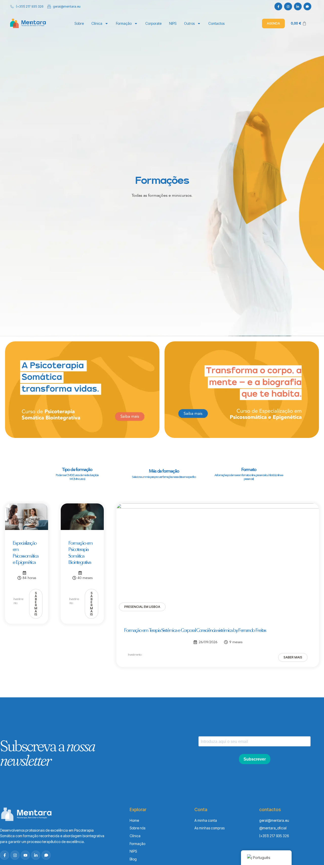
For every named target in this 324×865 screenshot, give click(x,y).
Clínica (96, 23)
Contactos (216, 23)
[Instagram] (288, 6)
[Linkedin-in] (298, 6)
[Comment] (307, 6)
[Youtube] (25, 855)
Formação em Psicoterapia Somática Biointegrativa (80, 553)
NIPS (172, 23)
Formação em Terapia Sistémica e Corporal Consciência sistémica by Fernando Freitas (195, 630)
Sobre (79, 23)
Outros (189, 23)
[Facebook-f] (278, 6)
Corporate (153, 23)
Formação (124, 23)
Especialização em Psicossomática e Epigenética (25, 553)
